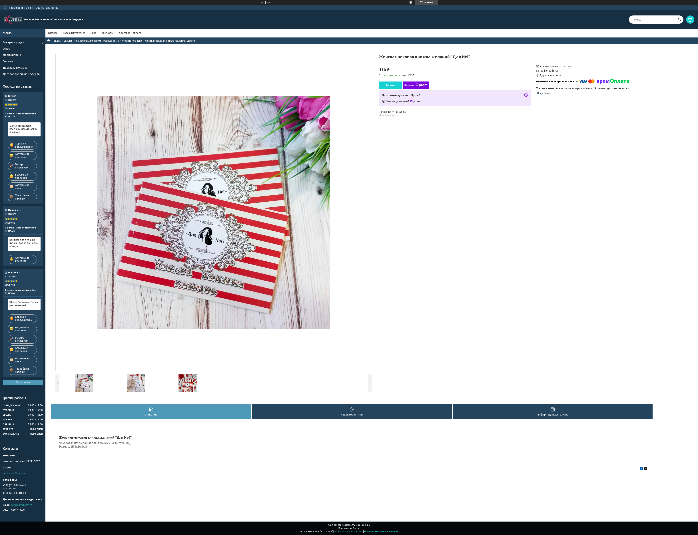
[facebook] (641, 469)
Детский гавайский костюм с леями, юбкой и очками (23, 129)
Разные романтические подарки (122, 40)
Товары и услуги (72, 32)
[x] (645, 469)
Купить (390, 85)
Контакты (107, 32)
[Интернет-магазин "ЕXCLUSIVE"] (13, 19)
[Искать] (679, 19)
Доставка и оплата (130, 32)
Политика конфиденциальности (381, 531)
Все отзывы (23, 382)
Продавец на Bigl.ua (349, 528)
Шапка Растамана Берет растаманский (23, 304)
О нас (93, 32)
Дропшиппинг (12, 54)
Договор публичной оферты (21, 73)
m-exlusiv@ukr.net (21, 505)
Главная (52, 32)
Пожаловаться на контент (348, 531)
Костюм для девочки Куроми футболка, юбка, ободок (23, 243)
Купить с (409, 85)
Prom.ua (365, 525)
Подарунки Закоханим (88, 40)
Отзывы (8, 61)
